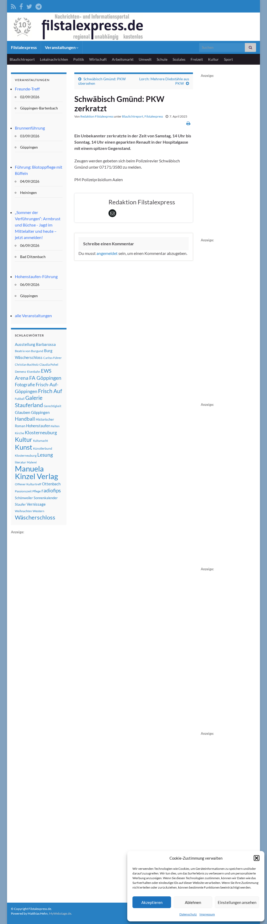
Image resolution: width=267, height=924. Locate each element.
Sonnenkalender (46, 498)
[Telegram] (38, 5)
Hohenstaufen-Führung (36, 276)
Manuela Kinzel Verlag (36, 472)
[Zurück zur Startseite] (133, 27)
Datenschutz (188, 914)
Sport (228, 59)
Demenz (20, 372)
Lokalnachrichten (54, 59)
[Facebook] (21, 5)
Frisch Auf (50, 391)
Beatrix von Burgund (29, 351)
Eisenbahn (33, 371)
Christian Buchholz (27, 364)
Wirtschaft (98, 59)
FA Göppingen (45, 378)
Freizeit (197, 59)
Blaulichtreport (22, 59)
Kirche (19, 433)
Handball (25, 419)
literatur (20, 462)
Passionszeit (23, 491)
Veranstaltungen (60, 47)
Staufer (20, 504)
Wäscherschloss (35, 517)
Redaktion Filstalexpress (96, 116)
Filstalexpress (24, 47)
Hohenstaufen (38, 425)
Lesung (45, 455)
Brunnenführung (30, 127)
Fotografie (25, 384)
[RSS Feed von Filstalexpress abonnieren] (13, 5)
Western (38, 511)
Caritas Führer (52, 357)
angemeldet (107, 253)
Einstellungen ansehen (237, 902)
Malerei (32, 462)
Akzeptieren (151, 902)
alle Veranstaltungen (33, 315)
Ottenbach (51, 483)
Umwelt (145, 59)
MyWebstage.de (60, 913)
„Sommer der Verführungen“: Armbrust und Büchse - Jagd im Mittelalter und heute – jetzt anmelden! (37, 225)
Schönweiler (24, 498)
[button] (256, 858)
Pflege (36, 491)
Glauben (22, 412)
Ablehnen (193, 902)
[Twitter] (29, 5)
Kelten (55, 426)
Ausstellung (25, 344)
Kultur (213, 59)
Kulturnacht (40, 440)
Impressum (207, 914)
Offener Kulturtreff (28, 484)
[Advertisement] (50, 613)
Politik (78, 59)
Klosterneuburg (41, 432)
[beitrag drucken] (188, 123)
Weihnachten (23, 511)
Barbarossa (46, 344)
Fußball (20, 398)
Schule (162, 59)
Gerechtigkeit (52, 406)
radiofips (51, 490)
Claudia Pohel (48, 364)
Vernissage (36, 504)
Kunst (23, 447)
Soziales (179, 59)
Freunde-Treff (27, 88)
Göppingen (40, 412)
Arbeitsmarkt (123, 59)
